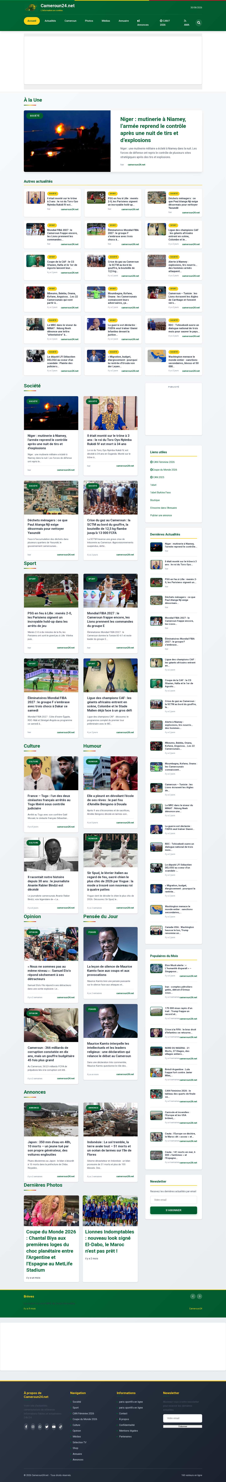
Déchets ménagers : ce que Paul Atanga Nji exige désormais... (180, 600)
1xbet (153, 484)
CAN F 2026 (165, 22)
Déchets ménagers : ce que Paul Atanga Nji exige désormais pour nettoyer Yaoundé (183, 203)
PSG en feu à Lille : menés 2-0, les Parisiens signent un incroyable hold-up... (123, 201)
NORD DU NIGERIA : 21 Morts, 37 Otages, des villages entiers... (177, 1051)
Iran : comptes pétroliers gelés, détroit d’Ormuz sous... (178, 989)
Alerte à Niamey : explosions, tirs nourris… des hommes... (179, 725)
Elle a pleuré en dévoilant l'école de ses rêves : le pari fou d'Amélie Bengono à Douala (110, 800)
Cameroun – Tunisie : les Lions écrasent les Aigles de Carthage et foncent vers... (183, 298)
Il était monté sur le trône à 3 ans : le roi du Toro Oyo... (181, 563)
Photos (89, 20)
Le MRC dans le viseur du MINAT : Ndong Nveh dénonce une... (179, 808)
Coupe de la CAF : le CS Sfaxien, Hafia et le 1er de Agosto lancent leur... (62, 265)
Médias (106, 20)
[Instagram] (33, 1426)
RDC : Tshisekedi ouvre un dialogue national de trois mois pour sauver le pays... (184, 328)
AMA (186, 24)
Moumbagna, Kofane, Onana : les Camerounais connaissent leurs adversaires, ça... (122, 298)
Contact (123, 1413)
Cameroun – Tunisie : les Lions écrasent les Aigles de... (179, 787)
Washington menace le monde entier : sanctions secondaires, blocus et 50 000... (183, 361)
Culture (76, 1425)
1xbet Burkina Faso (160, 492)
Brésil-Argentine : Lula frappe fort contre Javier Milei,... (178, 1072)
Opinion (77, 1430)
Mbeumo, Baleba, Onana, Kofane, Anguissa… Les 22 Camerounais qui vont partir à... (62, 298)
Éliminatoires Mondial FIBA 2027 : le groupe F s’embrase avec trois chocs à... (123, 235)
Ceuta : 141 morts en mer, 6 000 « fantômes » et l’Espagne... (180, 1155)
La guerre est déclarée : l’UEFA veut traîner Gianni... (179, 828)
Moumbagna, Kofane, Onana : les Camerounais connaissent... (181, 766)
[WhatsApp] (40, 1426)
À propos (124, 1419)
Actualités (50, 20)
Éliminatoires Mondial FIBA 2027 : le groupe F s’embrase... (180, 641)
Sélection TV (79, 1442)
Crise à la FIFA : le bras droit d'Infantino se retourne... (180, 1031)
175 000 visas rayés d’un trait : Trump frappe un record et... (178, 1011)
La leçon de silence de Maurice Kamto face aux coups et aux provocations (109, 971)
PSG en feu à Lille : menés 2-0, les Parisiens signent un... (181, 581)
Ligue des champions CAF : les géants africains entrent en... (180, 662)
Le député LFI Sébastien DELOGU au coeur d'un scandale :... (178, 867)
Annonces (143, 24)
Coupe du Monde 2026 (165, 469)
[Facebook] (26, 1426)
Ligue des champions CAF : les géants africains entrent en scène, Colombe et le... (183, 235)
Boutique (155, 500)
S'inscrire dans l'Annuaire (163, 507)
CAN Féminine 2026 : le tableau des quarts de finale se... (180, 1093)
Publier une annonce (161, 515)
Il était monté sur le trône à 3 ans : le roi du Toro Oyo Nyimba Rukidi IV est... (62, 201)
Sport (76, 1407)
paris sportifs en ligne (131, 1401)
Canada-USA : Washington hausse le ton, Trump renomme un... (179, 930)
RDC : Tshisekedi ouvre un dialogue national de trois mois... (179, 846)
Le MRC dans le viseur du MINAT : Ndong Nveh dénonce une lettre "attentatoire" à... (61, 330)
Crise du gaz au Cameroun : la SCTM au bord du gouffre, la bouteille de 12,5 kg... (123, 266)
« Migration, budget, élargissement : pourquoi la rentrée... (180, 888)
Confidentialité (127, 1425)
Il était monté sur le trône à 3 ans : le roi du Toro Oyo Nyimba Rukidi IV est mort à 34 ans (109, 440)
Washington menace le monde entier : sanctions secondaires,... (179, 909)
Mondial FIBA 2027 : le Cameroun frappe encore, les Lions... (179, 620)
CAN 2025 (158, 477)
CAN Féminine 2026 (164, 462)
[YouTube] (54, 1426)
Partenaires (125, 1436)
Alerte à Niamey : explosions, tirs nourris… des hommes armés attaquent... (183, 266)
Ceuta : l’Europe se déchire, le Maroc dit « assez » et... (180, 1135)
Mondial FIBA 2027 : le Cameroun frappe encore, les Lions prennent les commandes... (62, 235)
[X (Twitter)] (47, 1426)
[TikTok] (60, 1426)
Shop (75, 1448)
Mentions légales (128, 1430)
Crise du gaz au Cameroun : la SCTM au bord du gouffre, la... (180, 704)
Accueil (32, 20)
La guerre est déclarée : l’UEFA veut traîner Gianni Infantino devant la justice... (122, 330)
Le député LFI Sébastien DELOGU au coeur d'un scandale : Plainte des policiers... (61, 361)
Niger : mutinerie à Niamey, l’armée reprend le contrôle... (181, 545)
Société (77, 1401)
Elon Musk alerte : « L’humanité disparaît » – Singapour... (178, 968)
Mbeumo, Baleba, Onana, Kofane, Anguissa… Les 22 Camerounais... (180, 745)
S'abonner (174, 1210)
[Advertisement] (113, 60)
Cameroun (70, 20)
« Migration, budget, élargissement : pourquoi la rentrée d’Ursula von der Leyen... (122, 361)
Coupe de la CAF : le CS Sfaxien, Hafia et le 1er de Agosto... (179, 683)
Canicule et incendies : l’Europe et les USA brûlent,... (177, 1115)
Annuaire (124, 20)
